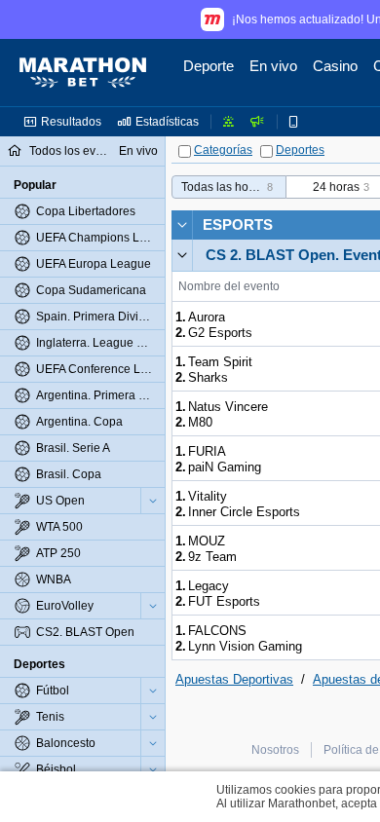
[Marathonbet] (82, 73)
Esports (238, 224)
